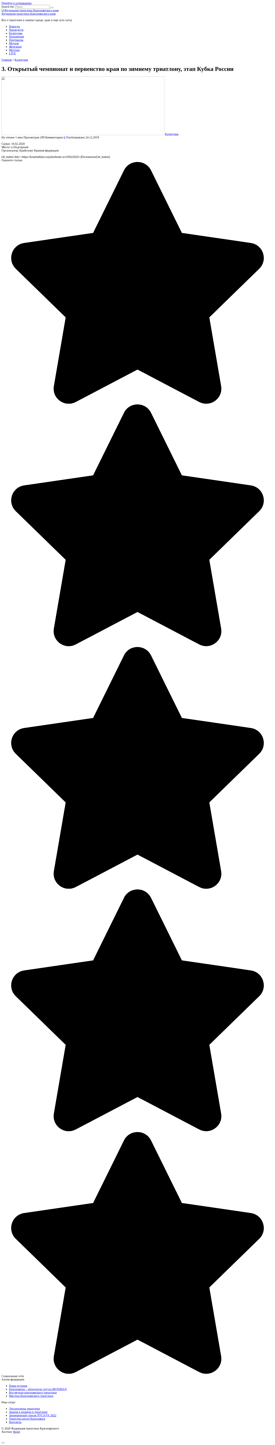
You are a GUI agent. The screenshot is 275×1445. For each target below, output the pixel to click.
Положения (16, 36)
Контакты (15, 1422)
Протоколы (16, 40)
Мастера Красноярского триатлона (31, 1395)
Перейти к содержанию (16, 3)
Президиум (16, 29)
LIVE (12, 53)
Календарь (15, 33)
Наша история (18, 1385)
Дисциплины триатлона (24, 1408)
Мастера (14, 50)
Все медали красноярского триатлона (33, 1392)
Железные (15, 46)
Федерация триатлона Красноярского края (28, 13)
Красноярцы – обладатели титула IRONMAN (38, 1389)
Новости (14, 26)
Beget (16, 1431)
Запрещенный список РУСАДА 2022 (32, 1415)
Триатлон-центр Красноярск (27, 1418)
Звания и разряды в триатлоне (28, 1412)
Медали (14, 43)
